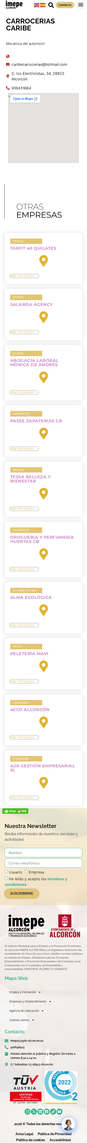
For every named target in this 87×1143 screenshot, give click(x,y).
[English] (37, 4)
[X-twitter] (34, 1112)
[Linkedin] (40, 1112)
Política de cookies (30, 1140)
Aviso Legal (24, 1134)
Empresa (36, 872)
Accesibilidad (60, 1140)
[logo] (26, 925)
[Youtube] (60, 1112)
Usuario (15, 872)
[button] (80, 5)
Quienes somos (19, 1020)
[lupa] (51, 5)
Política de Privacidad (54, 1134)
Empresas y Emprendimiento (27, 1001)
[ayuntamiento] (65, 925)
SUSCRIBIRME (21, 893)
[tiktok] (53, 1112)
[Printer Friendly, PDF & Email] (15, 812)
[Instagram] (28, 1112)
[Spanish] (43, 4)
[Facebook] (47, 1112)
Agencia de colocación (24, 1010)
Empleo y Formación (22, 992)
